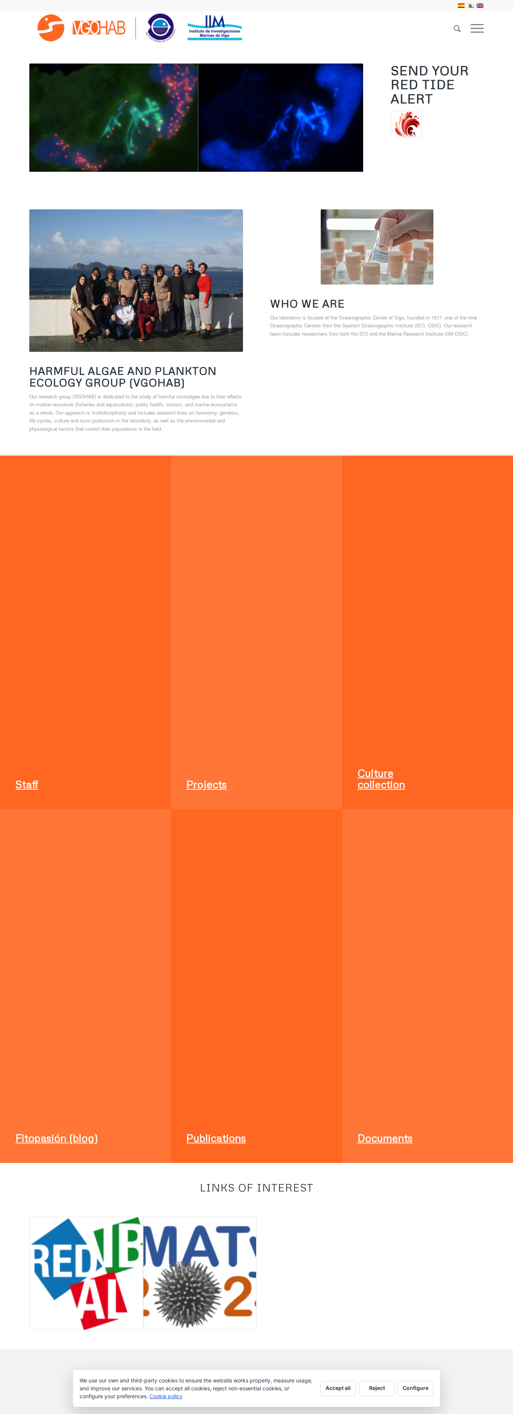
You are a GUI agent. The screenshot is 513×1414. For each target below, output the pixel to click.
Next (346, 117)
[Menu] (475, 28)
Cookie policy (166, 1396)
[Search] (457, 28)
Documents (385, 1137)
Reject (377, 1388)
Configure (416, 1388)
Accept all (338, 1388)
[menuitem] (457, 28)
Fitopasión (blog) (56, 1137)
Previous (46, 117)
